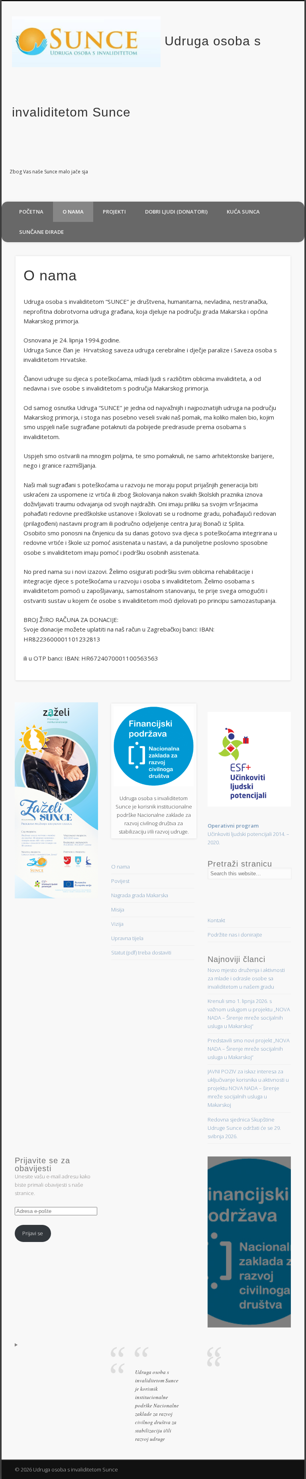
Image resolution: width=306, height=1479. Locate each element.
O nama (73, 211)
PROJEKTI (114, 211)
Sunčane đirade (41, 231)
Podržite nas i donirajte (235, 934)
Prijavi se (32, 1233)
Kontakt (216, 920)
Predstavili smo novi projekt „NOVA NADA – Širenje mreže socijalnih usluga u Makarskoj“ (249, 1049)
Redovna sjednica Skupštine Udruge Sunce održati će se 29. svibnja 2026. (244, 1128)
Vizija (117, 923)
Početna (31, 211)
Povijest (120, 880)
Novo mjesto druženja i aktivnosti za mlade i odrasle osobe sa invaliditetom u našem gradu (246, 978)
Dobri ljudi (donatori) (176, 211)
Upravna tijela (127, 938)
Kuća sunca (243, 211)
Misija (117, 909)
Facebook (295, 172)
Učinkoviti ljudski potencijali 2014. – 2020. (248, 834)
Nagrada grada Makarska (139, 895)
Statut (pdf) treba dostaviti (141, 952)
